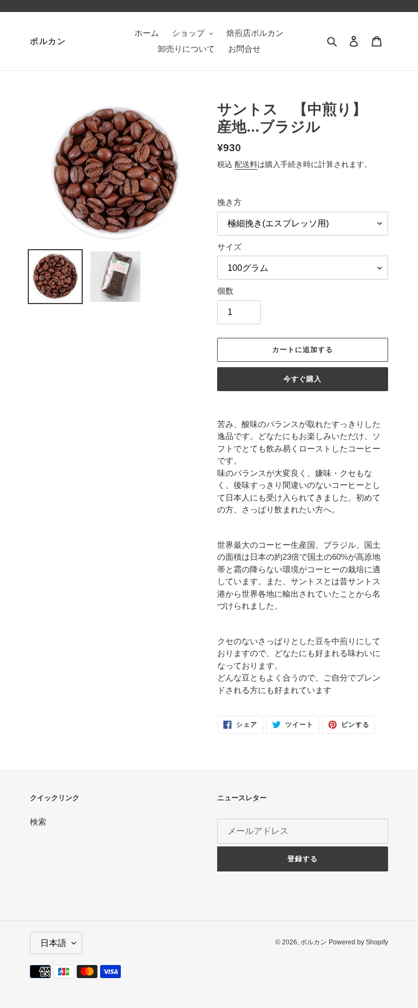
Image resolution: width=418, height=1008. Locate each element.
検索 (38, 821)
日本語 (53, 943)
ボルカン (48, 41)
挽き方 (229, 202)
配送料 (246, 164)
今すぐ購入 (303, 379)
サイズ (229, 246)
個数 (225, 290)
